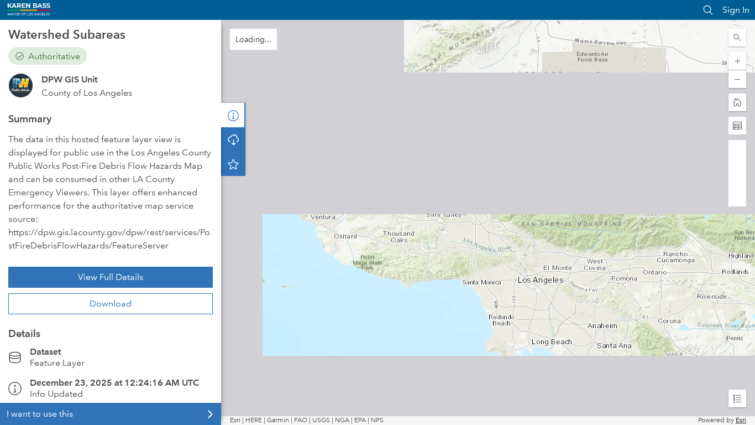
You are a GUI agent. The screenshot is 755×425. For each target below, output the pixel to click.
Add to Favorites (233, 164)
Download (111, 303)
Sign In (735, 9)
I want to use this (40, 413)
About (233, 115)
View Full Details (110, 277)
